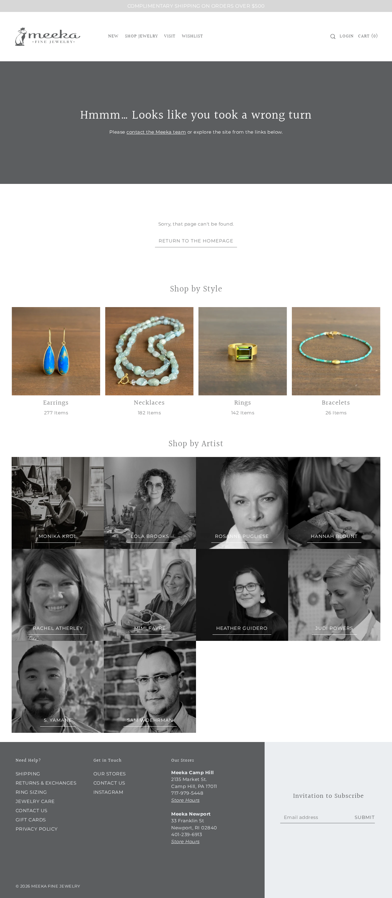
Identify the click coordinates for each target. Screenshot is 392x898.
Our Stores (109, 774)
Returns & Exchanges (46, 783)
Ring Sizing (31, 792)
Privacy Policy (37, 829)
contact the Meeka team (156, 132)
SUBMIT (365, 817)
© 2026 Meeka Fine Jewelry (48, 886)
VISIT (169, 36)
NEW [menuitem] (113, 36)
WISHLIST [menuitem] (192, 36)
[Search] (332, 36)
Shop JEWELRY (141, 36)
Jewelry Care (35, 801)
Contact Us (31, 810)
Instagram (108, 792)
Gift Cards (31, 820)
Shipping (28, 774)
